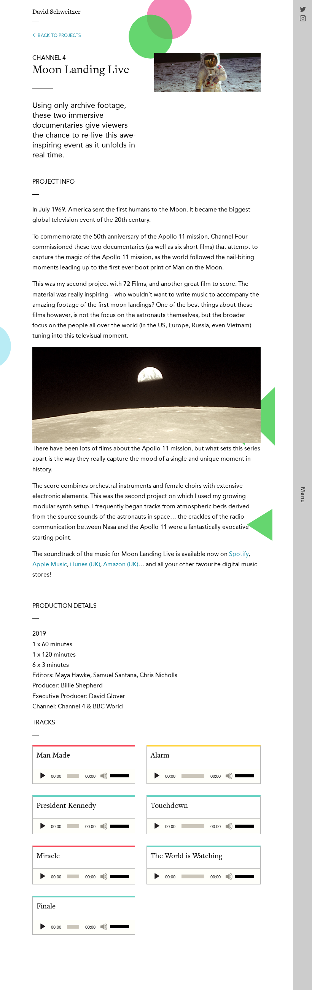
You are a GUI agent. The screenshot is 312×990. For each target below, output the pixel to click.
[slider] (120, 775)
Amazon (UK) (120, 564)
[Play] (42, 776)
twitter (303, 10)
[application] (84, 775)
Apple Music (49, 564)
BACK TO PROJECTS (59, 35)
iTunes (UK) (85, 564)
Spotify (238, 553)
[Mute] (104, 776)
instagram (303, 18)
